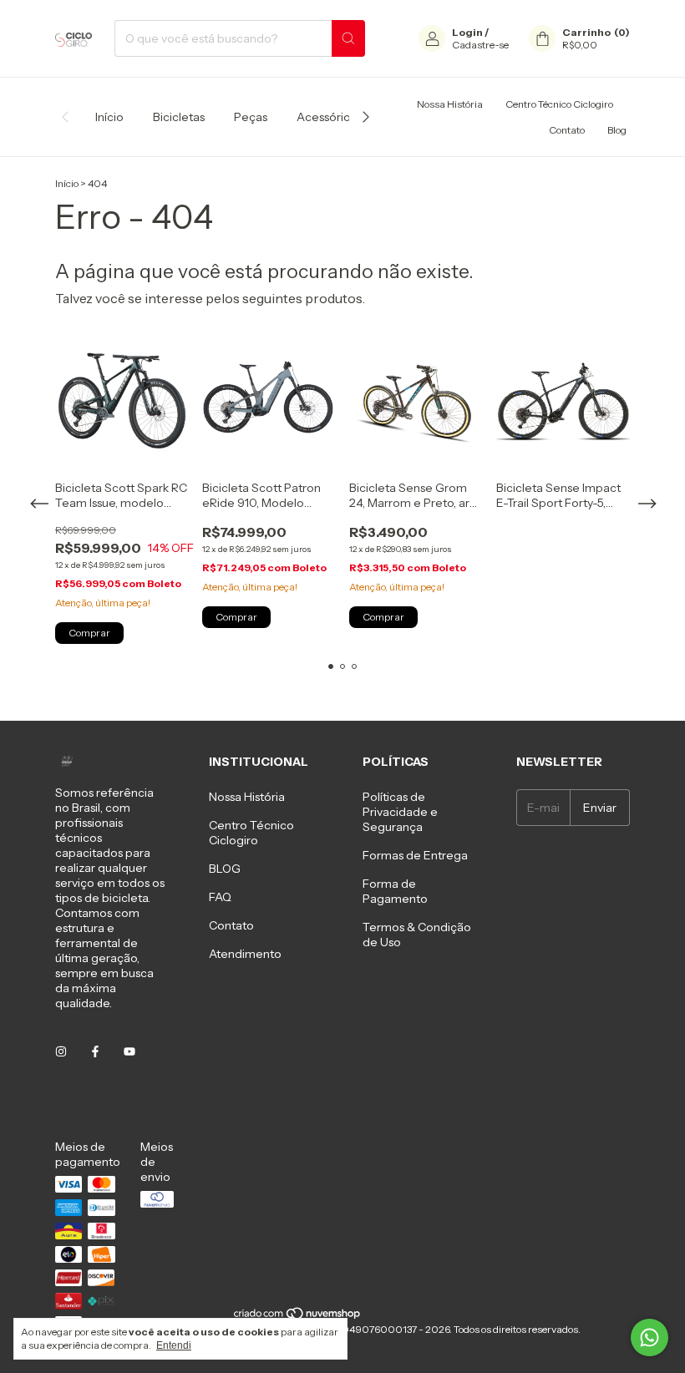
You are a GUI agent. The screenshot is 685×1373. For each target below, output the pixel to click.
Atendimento (245, 953)
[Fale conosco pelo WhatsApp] (649, 1337)
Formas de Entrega (415, 855)
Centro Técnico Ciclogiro (559, 104)
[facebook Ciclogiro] (95, 1051)
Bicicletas (179, 116)
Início (109, 116)
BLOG (225, 868)
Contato (567, 130)
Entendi (173, 1345)
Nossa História (450, 104)
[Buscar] (348, 38)
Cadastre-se (480, 44)
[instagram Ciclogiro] (61, 1051)
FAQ (220, 896)
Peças (250, 116)
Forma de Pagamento (395, 891)
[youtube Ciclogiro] (129, 1051)
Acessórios (326, 116)
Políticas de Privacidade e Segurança (400, 811)
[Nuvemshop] (298, 1316)
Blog (617, 130)
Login (467, 32)
